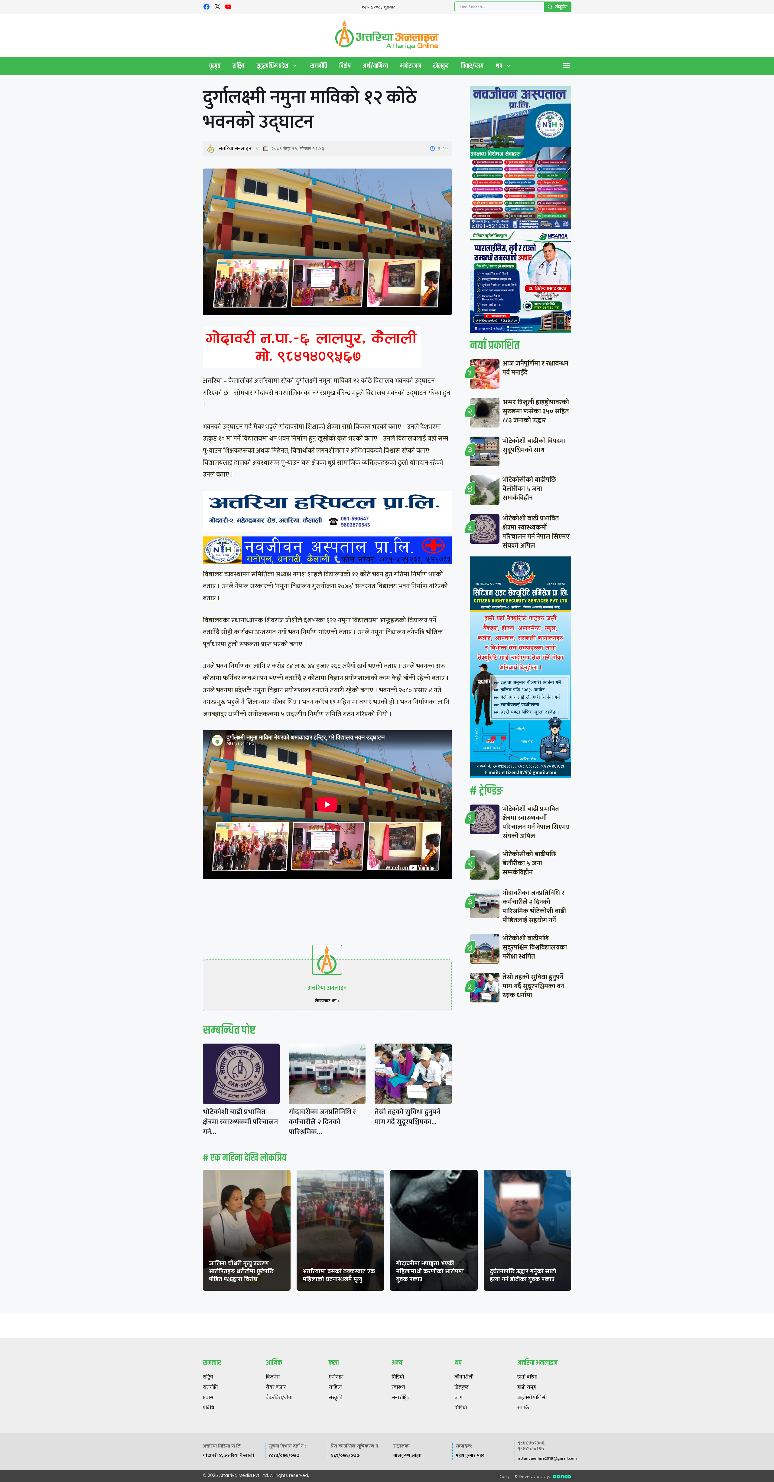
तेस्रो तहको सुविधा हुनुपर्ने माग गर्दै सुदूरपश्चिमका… (407, 1117)
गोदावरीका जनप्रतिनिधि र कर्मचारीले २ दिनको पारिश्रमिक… (322, 1122)
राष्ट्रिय (238, 66)
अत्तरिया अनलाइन (235, 149)
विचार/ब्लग (472, 66)
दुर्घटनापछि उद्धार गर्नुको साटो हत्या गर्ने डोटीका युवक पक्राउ (523, 1275)
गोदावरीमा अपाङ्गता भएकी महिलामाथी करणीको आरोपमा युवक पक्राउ (430, 1271)
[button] (566, 66)
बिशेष (344, 66)
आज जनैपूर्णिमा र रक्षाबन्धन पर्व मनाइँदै (535, 368)
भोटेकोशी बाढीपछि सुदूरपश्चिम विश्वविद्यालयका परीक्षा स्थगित (534, 947)
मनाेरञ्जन (410, 66)
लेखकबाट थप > (327, 1000)
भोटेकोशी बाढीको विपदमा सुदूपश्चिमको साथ (534, 445)
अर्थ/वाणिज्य (375, 66)
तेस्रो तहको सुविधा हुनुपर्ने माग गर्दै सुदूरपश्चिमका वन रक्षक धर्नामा (533, 986)
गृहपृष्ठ (214, 66)
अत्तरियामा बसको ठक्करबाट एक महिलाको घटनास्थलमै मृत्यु (339, 1275)
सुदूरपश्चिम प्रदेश (272, 66)
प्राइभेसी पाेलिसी (532, 1398)
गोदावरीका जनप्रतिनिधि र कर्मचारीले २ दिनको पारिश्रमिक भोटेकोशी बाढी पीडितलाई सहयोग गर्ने (534, 906)
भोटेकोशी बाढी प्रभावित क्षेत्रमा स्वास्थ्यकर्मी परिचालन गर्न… (240, 1122)
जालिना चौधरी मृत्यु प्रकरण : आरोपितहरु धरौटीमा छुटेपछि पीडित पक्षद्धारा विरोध (241, 1271)
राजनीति (318, 66)
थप (499, 66)
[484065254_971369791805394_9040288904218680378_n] (520, 158)
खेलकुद (441, 66)
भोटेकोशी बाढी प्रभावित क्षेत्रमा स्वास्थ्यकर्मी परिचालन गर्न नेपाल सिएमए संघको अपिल (536, 532)
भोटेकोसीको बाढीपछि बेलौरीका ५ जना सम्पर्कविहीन (529, 488)
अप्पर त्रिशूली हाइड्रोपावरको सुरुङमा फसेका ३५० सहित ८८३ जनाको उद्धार (535, 411)
